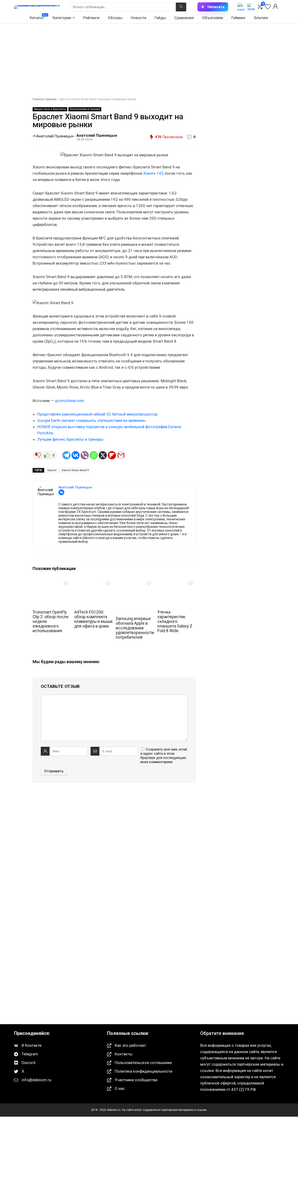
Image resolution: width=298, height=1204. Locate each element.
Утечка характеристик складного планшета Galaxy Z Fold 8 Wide (174, 621)
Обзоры (115, 17)
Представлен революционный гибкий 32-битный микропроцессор (97, 414)
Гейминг (238, 17)
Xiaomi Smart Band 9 (75, 470)
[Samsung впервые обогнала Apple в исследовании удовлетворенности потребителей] (135, 582)
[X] (103, 455)
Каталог (38, 17)
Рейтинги (91, 17)
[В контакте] (241, 7)
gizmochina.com (69, 400)
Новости (138, 17)
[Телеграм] (251, 7)
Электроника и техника (85, 109)
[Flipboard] (112, 455)
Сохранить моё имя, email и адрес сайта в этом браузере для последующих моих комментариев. (163, 755)
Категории (62, 17)
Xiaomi (51, 470)
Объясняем (212, 17)
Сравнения (184, 17)
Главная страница (45, 99)
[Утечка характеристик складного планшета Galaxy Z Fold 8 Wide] (176, 582)
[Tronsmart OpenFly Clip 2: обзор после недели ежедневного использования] (52, 582)
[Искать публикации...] (181, 7)
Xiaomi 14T (153, 173)
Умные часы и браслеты (50, 109)
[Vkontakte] (75, 455)
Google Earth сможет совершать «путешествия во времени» (91, 420)
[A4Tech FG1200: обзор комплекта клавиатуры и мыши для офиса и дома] (93, 582)
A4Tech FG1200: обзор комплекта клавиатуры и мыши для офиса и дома (93, 619)
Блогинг (261, 17)
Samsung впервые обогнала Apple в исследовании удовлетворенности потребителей (135, 628)
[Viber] (85, 455)
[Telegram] (66, 455)
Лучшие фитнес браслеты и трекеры (70, 439)
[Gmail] (121, 455)
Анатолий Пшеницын (96, 135)
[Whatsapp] (94, 455)
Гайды (160, 17)
